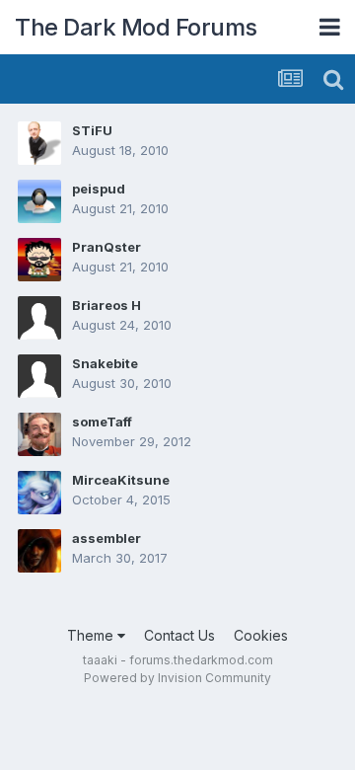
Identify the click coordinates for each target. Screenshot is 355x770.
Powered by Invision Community (177, 677)
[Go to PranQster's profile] (39, 259)
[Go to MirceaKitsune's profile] (39, 492)
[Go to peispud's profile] (39, 201)
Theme (92, 635)
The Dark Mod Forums (136, 27)
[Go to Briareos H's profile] (39, 318)
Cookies (261, 635)
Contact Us (179, 635)
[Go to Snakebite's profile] (39, 376)
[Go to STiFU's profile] (39, 143)
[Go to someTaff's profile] (39, 434)
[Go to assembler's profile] (39, 551)
